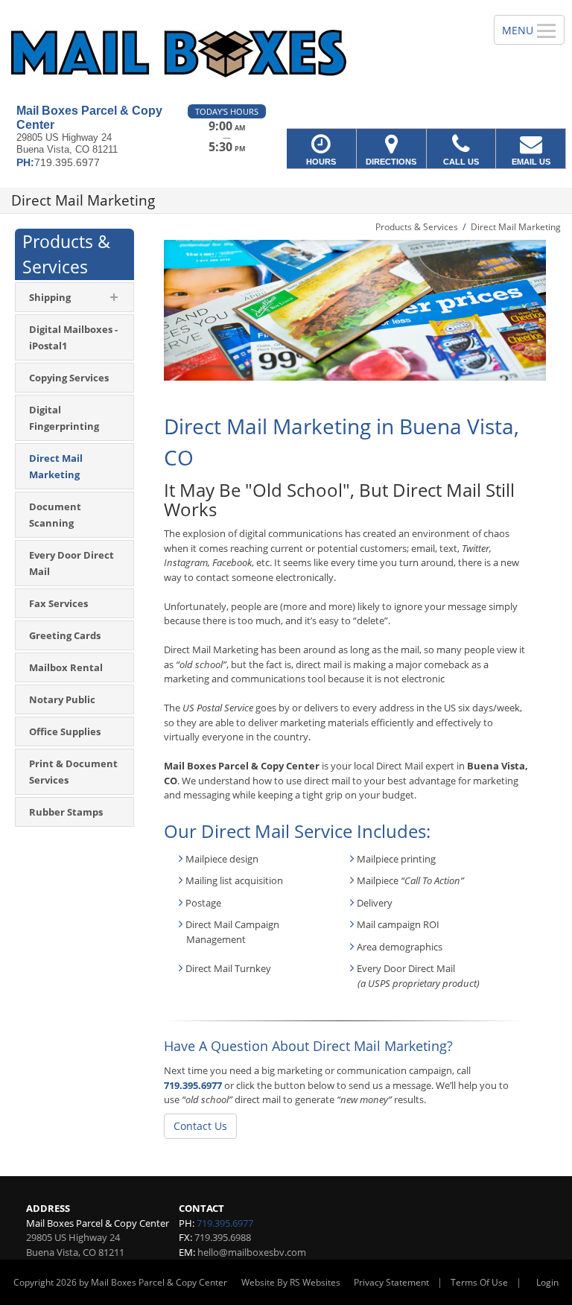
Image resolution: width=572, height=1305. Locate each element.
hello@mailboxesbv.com (251, 1252)
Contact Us (200, 1126)
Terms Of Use (479, 1282)
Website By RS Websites (290, 1282)
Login (547, 1282)
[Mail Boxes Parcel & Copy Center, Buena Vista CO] (286, 52)
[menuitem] (74, 337)
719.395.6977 (193, 1085)
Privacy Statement (391, 1282)
